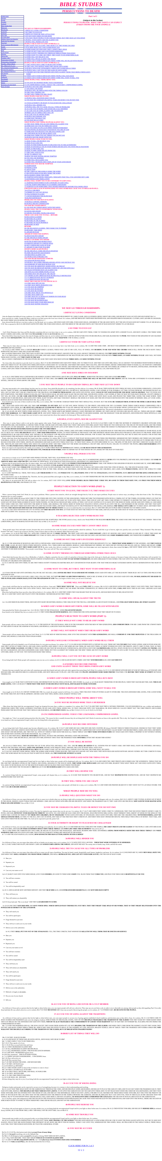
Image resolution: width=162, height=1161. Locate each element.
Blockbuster (4, 29)
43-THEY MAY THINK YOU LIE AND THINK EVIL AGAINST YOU (46, 124)
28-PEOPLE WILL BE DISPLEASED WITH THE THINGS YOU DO (45, 90)
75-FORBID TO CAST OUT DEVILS (36, 192)
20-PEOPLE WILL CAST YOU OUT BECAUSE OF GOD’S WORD (45, 70)
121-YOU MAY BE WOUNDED (34, 298)
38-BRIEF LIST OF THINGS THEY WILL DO (39, 112)
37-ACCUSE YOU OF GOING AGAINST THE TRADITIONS (43, 111)
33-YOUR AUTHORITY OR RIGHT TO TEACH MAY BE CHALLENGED (48, 103)
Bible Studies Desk (6, 26)
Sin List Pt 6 (4, 73)
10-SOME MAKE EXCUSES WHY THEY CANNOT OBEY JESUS (45, 49)
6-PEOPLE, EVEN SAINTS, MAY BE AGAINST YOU (41, 40)
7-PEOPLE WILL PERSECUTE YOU (36, 42)
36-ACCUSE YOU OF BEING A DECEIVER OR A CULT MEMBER (46, 109)
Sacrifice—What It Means (8, 63)
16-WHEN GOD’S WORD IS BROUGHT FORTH (40, 61)
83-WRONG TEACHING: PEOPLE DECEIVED (39, 213)
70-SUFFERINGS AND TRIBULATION (36, 179)
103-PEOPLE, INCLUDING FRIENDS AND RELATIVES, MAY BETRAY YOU (49, 262)
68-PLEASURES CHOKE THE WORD (36, 175)
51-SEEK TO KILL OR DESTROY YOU (37, 141)
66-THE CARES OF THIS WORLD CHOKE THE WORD (42, 171)
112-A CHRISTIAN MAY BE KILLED (36, 279)
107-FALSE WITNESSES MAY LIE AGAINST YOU (40, 270)
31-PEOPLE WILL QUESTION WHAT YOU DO (39, 98)
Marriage (3, 54)
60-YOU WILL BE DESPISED (34, 158)
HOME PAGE (5, 16)
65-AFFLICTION (29, 169)
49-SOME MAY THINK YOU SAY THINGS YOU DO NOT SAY (44, 135)
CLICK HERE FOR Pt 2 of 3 (81, 1146)
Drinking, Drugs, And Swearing (9, 39)
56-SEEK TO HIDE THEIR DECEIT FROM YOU (40, 150)
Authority (3, 24)
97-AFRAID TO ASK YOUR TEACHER (37, 247)
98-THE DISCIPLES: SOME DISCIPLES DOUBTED (41, 251)
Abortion (3, 18)
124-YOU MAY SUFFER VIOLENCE (36, 304)
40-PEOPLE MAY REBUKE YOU (35, 116)
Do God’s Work (5, 37)
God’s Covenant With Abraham (9, 44)
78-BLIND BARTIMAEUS (32, 198)
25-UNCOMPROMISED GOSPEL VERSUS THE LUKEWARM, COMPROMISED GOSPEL (53, 85)
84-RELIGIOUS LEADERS (33, 217)
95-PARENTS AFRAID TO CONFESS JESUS (38, 243)
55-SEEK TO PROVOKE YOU (34, 148)
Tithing (3, 82)
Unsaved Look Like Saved (8, 84)
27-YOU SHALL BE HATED (33, 88)
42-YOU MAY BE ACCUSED (33, 120)
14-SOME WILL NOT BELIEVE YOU (36, 57)
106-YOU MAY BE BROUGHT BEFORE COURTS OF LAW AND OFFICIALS (49, 268)
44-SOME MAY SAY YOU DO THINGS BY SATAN (40, 126)
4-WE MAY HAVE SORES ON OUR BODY (38, 36)
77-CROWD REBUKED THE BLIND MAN (38, 196)
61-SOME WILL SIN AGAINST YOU (36, 160)
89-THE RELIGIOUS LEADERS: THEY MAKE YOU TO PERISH (45, 228)
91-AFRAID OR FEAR (31, 232)
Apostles (3, 22)
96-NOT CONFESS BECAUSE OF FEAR (37, 245)
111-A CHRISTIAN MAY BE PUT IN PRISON (39, 277)
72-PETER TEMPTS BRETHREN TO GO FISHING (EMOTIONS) (45, 185)
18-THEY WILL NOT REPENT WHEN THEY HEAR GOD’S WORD (46, 66)
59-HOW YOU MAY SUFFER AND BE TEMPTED (40, 156)
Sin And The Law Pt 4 (7, 69)
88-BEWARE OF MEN (31, 224)
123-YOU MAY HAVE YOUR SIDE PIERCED (39, 302)
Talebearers (4, 80)
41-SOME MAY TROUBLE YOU (35, 118)
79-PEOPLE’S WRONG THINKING (35, 202)
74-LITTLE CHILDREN (32, 190)
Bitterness (4, 27)
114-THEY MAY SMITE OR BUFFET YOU (38, 285)
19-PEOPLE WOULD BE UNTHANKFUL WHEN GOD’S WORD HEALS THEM (50, 68)
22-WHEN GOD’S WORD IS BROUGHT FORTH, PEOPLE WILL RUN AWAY (49, 76)
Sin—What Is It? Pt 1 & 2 (8, 65)
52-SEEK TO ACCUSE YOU (33, 143)
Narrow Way (4, 56)
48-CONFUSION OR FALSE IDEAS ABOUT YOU (40, 133)
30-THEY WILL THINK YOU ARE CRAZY (38, 94)
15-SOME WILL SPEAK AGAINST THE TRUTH (40, 59)
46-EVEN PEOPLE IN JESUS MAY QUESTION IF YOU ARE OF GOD (46, 130)
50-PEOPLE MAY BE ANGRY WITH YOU (38, 137)
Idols (2, 50)
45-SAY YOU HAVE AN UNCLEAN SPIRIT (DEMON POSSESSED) (46, 128)
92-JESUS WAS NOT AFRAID (34, 236)
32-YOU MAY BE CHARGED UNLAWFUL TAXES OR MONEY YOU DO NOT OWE (51, 100)
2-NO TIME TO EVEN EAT (33, 32)
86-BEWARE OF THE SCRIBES (34, 221)
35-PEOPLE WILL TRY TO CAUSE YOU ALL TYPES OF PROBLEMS (47, 107)
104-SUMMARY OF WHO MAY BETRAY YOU (39, 264)
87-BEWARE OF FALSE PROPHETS (36, 222)
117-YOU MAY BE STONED (33, 291)
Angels (3, 20)
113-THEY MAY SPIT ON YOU (34, 283)
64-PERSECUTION (30, 167)
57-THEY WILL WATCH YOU (34, 152)
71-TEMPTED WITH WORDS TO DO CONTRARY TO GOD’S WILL (46, 183)
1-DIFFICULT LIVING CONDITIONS (36, 30)
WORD (28, 74)
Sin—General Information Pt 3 (9, 67)
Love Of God (5, 52)
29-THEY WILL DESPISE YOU (34, 92)
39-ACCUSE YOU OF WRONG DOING (37, 114)
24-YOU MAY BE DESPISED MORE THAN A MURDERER (43, 83)
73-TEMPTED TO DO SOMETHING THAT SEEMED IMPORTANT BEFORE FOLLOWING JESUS (56, 186)
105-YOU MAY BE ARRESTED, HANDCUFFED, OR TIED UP (44, 266)
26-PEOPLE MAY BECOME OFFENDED (37, 87)
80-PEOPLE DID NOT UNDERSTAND (36, 203)
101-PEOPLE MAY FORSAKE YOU (36, 257)
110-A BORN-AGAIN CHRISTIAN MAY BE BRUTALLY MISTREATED (47, 275)
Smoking (3, 75)
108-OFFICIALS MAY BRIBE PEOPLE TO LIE (39, 272)
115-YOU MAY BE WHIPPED (34, 287)
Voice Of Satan (5, 86)
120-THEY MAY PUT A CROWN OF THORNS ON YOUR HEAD (45, 296)
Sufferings (4, 77)
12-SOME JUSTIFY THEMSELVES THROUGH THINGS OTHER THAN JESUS (49, 53)
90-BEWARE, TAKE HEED (33, 230)
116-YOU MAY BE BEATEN (33, 289)
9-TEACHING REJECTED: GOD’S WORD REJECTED (42, 47)
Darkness (4, 33)
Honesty (3, 48)
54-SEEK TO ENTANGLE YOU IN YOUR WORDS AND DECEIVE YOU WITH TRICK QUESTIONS (56, 147)
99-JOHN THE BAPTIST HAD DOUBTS (37, 253)
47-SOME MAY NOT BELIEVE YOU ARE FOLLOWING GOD (44, 131)
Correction (4, 31)
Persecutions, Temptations (8, 62)
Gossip (3, 46)
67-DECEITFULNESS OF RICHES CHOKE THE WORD (42, 173)
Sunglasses (4, 79)
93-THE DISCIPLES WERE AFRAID (36, 238)
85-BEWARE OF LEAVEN (32, 219)
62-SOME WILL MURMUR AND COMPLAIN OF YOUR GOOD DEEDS (47, 162)
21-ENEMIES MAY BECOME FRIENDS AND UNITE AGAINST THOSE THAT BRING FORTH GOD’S (57, 72)
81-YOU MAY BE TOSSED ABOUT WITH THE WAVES (42, 207)
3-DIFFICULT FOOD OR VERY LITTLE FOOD (39, 34)
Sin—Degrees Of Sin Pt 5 (8, 71)
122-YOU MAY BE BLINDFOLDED (36, 300)
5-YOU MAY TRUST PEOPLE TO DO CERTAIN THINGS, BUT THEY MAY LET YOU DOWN (54, 38)
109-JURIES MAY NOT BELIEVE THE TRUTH (39, 274)
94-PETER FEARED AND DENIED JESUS (38, 241)
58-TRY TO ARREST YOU (33, 154)
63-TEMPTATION (30, 166)
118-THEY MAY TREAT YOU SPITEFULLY (38, 293)
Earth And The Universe (7, 41)
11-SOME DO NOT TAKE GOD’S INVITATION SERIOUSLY (43, 51)
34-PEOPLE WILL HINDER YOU (35, 105)
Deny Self (4, 35)
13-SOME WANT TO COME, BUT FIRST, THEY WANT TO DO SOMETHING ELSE (51, 55)
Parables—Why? (6, 58)
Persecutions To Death (7, 60)
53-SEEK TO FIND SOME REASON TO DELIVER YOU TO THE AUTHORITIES (50, 145)
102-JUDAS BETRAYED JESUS (34, 260)
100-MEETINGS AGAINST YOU (34, 255)
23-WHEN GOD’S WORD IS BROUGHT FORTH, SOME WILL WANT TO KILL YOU (51, 78)
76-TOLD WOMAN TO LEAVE (34, 194)
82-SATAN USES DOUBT (32, 211)
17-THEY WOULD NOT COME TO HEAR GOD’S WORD (43, 64)
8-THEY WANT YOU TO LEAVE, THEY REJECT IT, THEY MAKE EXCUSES (49, 45)
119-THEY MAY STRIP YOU (33, 294)
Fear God (4, 43)
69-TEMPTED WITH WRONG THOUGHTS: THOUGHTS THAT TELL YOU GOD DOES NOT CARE (56, 177)
